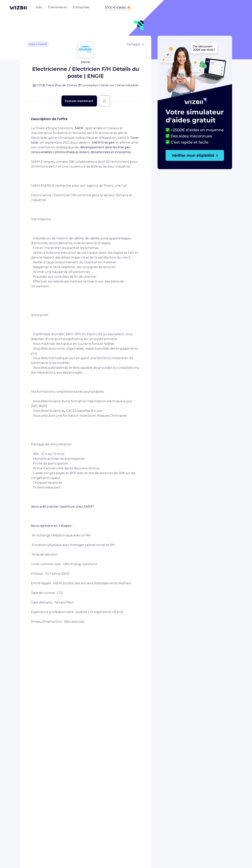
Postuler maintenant (79, 101)
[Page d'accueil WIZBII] (18, 7)
